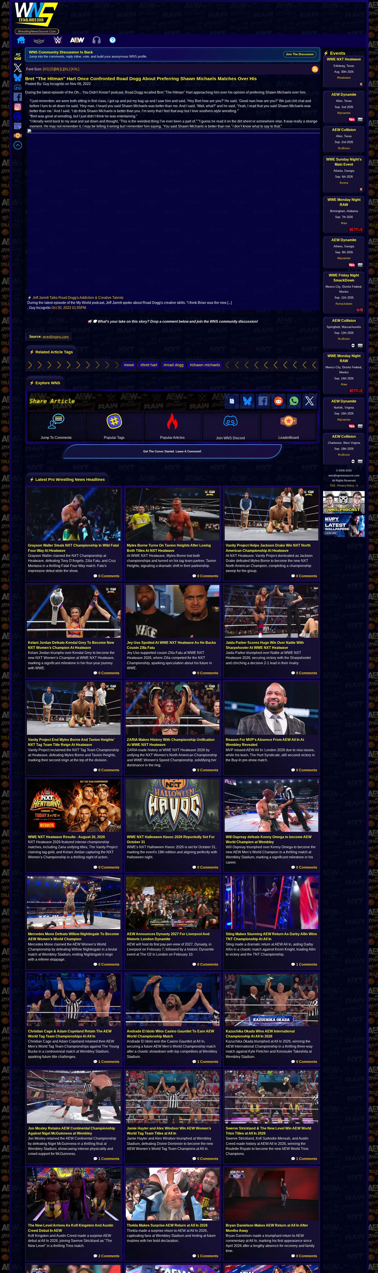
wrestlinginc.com (56, 336)
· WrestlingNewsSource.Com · (37, 31)
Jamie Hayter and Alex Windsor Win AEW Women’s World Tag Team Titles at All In (169, 1130)
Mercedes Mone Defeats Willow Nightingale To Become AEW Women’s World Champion (73, 936)
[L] (62, 69)
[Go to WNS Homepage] (37, 15)
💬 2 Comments (106, 1256)
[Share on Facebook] (263, 401)
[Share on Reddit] (278, 401)
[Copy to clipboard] (232, 401)
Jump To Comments (56, 437)
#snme (344, 182)
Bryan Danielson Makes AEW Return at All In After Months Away (267, 1227)
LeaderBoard (288, 437)
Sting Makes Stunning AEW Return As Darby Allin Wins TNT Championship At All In (271, 936)
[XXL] (75, 69)
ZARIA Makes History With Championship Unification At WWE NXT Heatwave (171, 742)
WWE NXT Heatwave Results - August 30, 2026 (66, 837)
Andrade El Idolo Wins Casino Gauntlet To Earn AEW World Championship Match (170, 1033)
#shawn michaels (205, 365)
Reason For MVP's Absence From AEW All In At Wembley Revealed (265, 742)
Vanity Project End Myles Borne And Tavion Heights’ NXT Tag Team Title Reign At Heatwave (71, 742)
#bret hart (148, 365)
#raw (344, 223)
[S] (52, 69)
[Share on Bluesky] (247, 401)
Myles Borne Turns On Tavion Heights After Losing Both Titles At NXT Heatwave (169, 548)
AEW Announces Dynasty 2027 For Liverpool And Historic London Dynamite (168, 936)
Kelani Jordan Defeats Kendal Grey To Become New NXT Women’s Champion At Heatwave (71, 645)
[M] (56, 69)
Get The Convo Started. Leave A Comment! (172, 451)
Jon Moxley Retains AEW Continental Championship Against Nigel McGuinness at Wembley (71, 1130)
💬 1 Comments (304, 964)
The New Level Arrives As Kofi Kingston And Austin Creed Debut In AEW (70, 1227)
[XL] (67, 69)
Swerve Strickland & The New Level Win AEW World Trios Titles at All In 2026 (268, 1130)
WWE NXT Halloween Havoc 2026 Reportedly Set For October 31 (171, 839)
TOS (332, 485)
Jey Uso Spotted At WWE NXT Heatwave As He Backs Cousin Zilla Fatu (171, 645)
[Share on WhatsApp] (294, 401)
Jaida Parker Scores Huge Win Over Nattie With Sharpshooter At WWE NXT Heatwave (265, 645)
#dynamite (343, 113)
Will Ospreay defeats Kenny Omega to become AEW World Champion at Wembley (269, 839)
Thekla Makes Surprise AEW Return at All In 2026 (167, 1225)
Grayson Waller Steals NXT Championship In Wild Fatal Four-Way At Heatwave (73, 548)
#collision (344, 148)
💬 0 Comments (106, 576)
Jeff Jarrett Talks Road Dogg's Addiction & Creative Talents (78, 297)
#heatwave (344, 77)
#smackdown (344, 303)
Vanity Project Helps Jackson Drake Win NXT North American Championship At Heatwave (268, 548)
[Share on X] (309, 401)
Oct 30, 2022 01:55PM (68, 308)
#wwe (129, 365)
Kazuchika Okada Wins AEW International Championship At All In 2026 (260, 1033)
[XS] (46, 69)
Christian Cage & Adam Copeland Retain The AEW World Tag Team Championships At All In (70, 1033)
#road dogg (174, 365)
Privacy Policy (345, 485)
